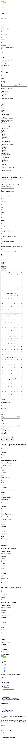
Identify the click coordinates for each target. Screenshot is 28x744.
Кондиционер (5, 128)
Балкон (4, 131)
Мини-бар (4, 137)
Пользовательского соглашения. (19, 722)
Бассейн (4, 150)
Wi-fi (3, 133)
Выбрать (3, 399)
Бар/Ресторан (5, 153)
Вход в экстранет (7, 709)
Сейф (3, 159)
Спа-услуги (5, 151)
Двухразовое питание (7, 118)
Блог (4, 686)
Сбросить (3, 186)
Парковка (4, 146)
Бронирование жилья (8, 689)
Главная (2, 47)
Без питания (5, 123)
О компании (6, 697)
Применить (9, 186)
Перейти (3, 732)
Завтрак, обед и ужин (7, 120)
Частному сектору (7, 711)
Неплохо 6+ (5, 95)
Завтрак (4, 117)
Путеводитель (6, 685)
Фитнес (4, 147)
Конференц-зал (6, 161)
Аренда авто (6, 687)
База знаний (6, 682)
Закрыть (3, 742)
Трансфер (4, 148)
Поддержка (6, 683)
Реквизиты (6, 701)
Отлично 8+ (5, 93)
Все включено (5, 121)
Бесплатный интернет (7, 144)
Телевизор (4, 136)
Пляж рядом (5, 160)
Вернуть (3, 740)
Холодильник (5, 138)
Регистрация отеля (8, 710)
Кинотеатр (5, 156)
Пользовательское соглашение (10, 698)
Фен (3, 130)
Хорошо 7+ (5, 94)
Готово (2, 429)
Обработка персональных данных (11, 699)
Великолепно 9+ (6, 91)
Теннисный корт (6, 154)
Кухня (3, 134)
